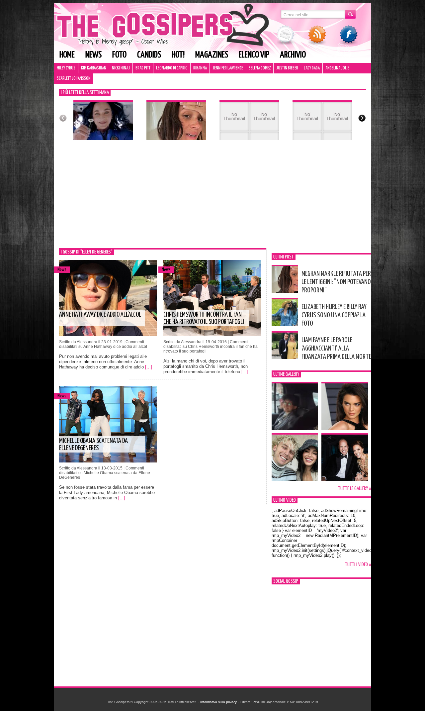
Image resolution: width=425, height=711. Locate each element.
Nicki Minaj (121, 68)
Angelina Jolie (337, 68)
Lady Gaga (312, 68)
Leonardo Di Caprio (172, 68)
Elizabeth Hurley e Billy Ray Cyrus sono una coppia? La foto (334, 315)
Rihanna (200, 68)
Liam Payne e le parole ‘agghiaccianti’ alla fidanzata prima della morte (336, 348)
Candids (149, 55)
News (93, 55)
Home (67, 55)
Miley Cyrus (66, 68)
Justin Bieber (287, 68)
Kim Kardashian (93, 68)
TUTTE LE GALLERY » (354, 488)
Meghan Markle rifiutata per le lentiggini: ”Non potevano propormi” (336, 282)
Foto (119, 55)
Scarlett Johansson (74, 78)
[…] (148, 366)
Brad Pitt (142, 68)
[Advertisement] (212, 198)
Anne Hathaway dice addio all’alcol (100, 315)
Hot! (178, 55)
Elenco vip (254, 55)
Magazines (211, 55)
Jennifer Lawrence (227, 68)
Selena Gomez (260, 68)
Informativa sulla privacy (218, 702)
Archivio (293, 55)
